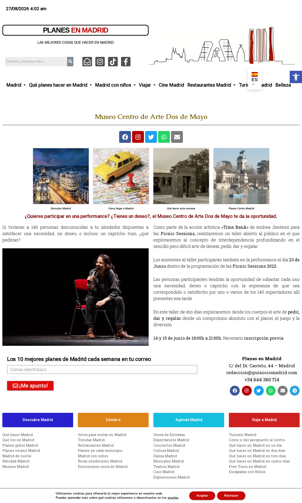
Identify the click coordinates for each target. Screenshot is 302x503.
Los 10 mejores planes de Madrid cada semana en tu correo (79, 359)
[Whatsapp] (164, 137)
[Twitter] (151, 137)
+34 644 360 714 (261, 379)
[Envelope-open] (87, 62)
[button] (296, 77)
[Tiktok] (113, 62)
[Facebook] (125, 137)
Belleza (283, 85)
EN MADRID (75, 30)
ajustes (173, 498)
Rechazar (231, 495)
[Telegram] (295, 391)
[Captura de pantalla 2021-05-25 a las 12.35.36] (121, 176)
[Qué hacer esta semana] (181, 176)
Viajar (145, 85)
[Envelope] (177, 137)
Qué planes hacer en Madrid (58, 85)
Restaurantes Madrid (209, 85)
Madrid (13, 85)
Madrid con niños (113, 85)
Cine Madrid (171, 85)
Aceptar (202, 495)
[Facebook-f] (126, 62)
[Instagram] (100, 62)
